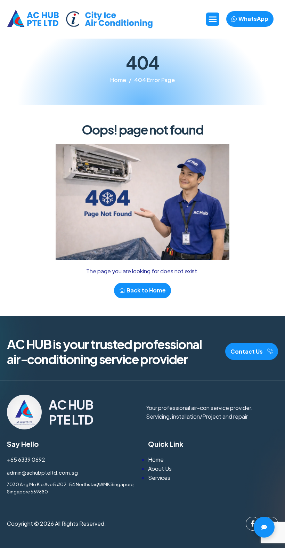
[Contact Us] (264, 527)
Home (156, 459)
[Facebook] (253, 524)
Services (159, 477)
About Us (160, 468)
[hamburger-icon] (212, 19)
